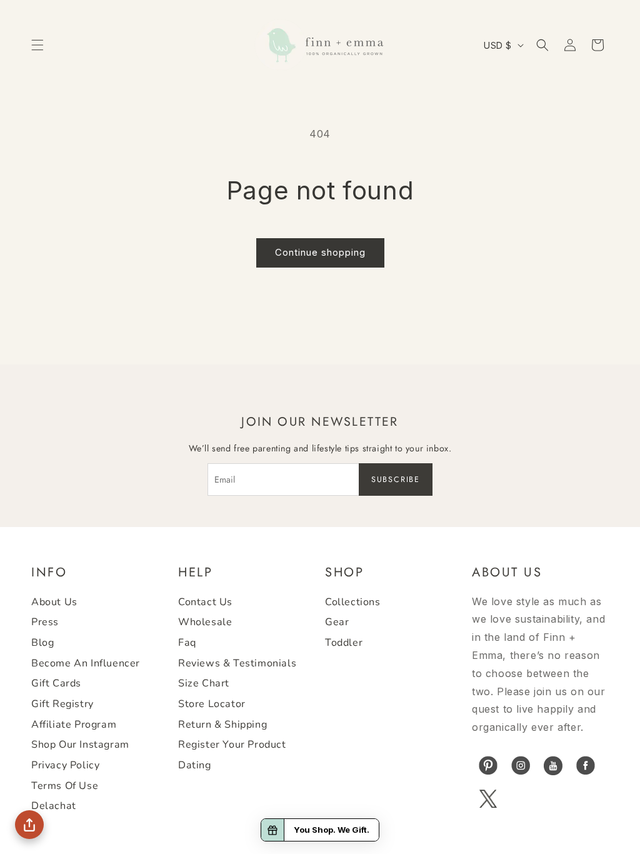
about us (54, 602)
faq (187, 643)
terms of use (64, 786)
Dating (194, 765)
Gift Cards (56, 683)
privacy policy (65, 765)
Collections (353, 602)
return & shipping (222, 724)
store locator (212, 704)
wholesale (205, 622)
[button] (37, 45)
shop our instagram (80, 744)
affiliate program (73, 724)
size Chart (203, 683)
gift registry (62, 704)
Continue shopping (320, 252)
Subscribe (395, 479)
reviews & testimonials (237, 663)
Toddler (343, 643)
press (45, 622)
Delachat (53, 806)
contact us (205, 602)
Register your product (232, 744)
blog (42, 643)
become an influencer (85, 663)
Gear (337, 622)
